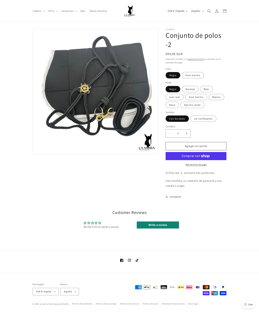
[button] (38, 11)
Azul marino (193, 75)
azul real (174, 97)
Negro (173, 75)
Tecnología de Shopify (58, 304)
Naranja (190, 89)
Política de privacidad (106, 304)
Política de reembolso (82, 304)
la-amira (44, 304)
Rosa (172, 105)
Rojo (206, 89)
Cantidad (170, 126)
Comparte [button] (175, 196)
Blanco (216, 97)
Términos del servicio (130, 304)
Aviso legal (193, 304)
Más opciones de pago (196, 164)
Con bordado (177, 118)
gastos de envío (196, 59)
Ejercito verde (192, 105)
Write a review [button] (158, 225)
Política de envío (150, 304)
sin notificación (203, 118)
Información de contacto (173, 304)
